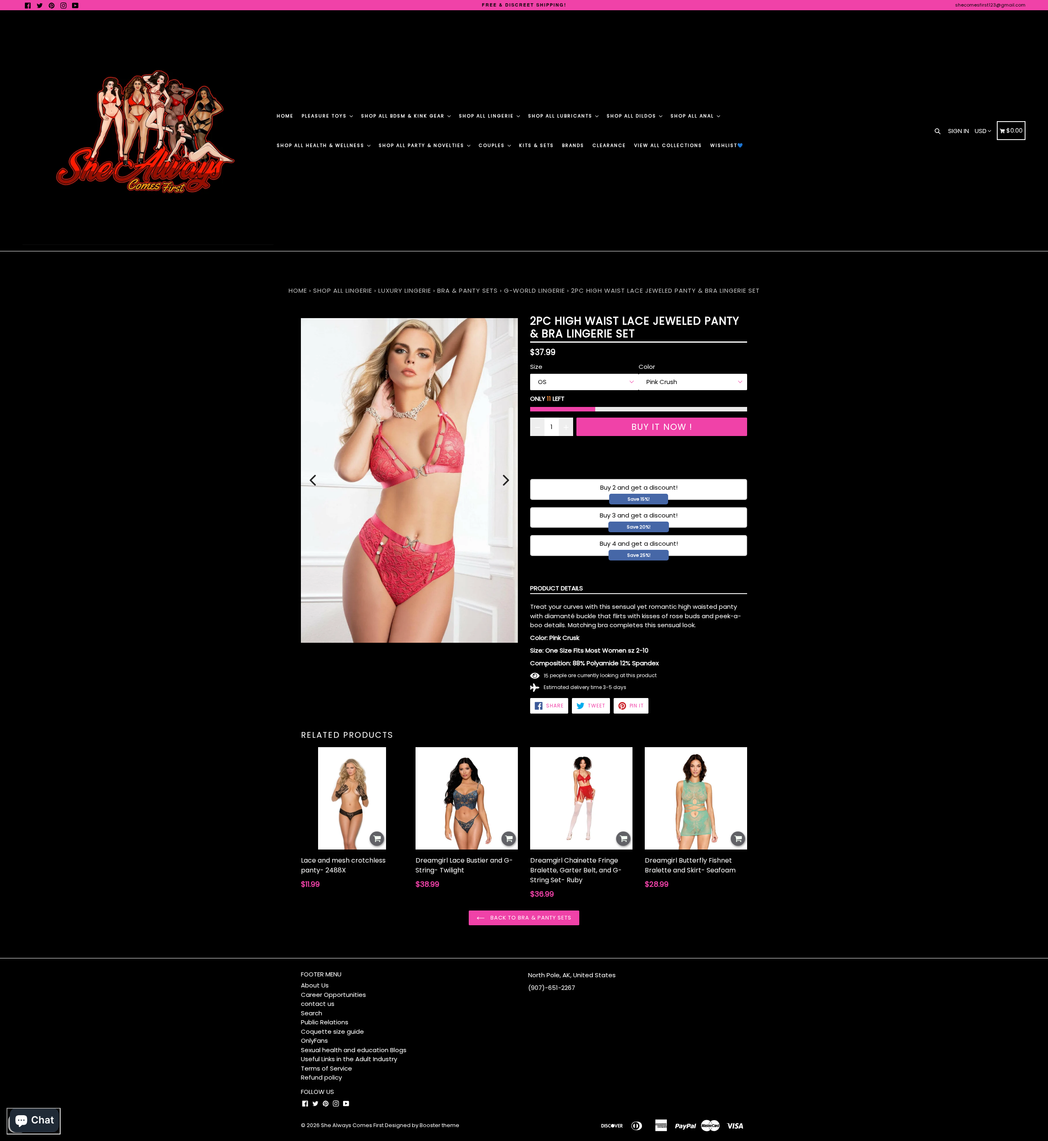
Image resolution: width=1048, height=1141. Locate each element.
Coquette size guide (332, 1031)
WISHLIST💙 (727, 145)
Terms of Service (326, 1068)
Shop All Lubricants (561, 116)
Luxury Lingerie (404, 290)
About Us (315, 985)
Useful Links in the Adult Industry (349, 1059)
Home (285, 116)
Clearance (609, 145)
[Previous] (313, 480)
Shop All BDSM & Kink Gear (404, 116)
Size (536, 366)
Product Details (556, 588)
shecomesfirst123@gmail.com (990, 5)
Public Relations (324, 1022)
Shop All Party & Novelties (422, 145)
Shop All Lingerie (487, 116)
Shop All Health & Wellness (321, 145)
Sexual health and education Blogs (354, 1050)
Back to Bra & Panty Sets (530, 918)
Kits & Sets (536, 145)
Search (311, 1013)
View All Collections (668, 145)
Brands (573, 145)
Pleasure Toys (325, 116)
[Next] (506, 480)
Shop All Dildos (632, 116)
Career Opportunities (333, 994)
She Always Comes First (352, 1125)
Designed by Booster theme (422, 1125)
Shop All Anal (693, 116)
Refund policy (321, 1077)
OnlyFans (314, 1040)
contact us (317, 1003)
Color (647, 366)
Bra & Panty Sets (467, 290)
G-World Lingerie (534, 290)
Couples (493, 145)
